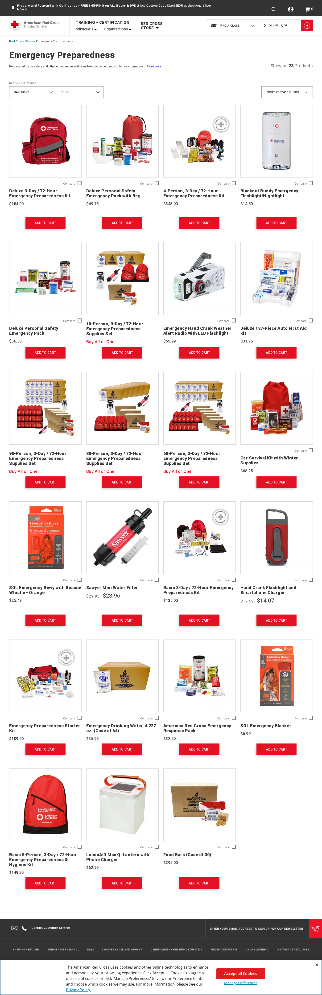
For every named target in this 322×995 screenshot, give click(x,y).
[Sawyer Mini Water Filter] (122, 538)
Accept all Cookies (240, 973)
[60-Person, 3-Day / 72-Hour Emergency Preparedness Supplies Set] (199, 408)
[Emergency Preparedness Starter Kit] (45, 676)
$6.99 (245, 733)
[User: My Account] (290, 9)
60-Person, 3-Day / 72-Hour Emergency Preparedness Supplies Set (192, 458)
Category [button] (21, 92)
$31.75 (246, 341)
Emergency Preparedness (55, 41)
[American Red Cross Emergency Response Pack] (199, 676)
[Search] (274, 9)
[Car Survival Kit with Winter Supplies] (277, 408)
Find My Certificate (224, 949)
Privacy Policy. (78, 989)
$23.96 (111, 595)
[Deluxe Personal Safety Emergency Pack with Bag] (122, 141)
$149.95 (16, 872)
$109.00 (16, 738)
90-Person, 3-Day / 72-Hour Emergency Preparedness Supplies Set (37, 458)
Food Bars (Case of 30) (187, 854)
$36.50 (15, 341)
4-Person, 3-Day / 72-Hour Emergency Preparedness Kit (194, 193)
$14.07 (265, 600)
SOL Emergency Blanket (265, 725)
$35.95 (92, 738)
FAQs (90, 949)
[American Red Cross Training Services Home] (34, 25)
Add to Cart (45, 223)
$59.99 (169, 341)
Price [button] (65, 92)
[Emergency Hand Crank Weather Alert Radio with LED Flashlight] (199, 278)
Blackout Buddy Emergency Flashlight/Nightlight (269, 193)
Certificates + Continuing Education (177, 949)
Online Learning (257, 949)
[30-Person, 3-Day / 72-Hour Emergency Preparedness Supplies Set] (122, 408)
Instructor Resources (293, 949)
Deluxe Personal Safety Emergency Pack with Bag (113, 193)
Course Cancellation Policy (122, 949)
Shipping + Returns (26, 949)
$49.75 (92, 204)
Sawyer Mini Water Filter (112, 587)
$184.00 (16, 204)
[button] (13, 7)
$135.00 (170, 600)
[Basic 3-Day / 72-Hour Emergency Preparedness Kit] (199, 538)
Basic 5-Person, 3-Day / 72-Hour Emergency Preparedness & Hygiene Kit (43, 859)
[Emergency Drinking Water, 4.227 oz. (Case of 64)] (122, 676)
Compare (69, 184)
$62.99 (92, 867)
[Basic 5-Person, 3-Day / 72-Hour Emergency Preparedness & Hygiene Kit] (45, 805)
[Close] (317, 965)
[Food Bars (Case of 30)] (199, 805)
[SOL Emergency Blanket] (277, 676)
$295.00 (170, 862)
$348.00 (170, 204)
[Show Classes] (307, 25)
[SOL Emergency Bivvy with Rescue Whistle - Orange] (45, 538)
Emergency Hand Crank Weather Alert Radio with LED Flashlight (197, 331)
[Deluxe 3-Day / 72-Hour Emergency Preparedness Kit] (45, 141)
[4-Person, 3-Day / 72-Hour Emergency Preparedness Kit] (199, 141)
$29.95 (93, 596)
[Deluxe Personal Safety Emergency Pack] (45, 278)
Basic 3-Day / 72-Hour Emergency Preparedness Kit (198, 590)
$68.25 (246, 471)
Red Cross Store (21, 41)
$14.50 (246, 204)
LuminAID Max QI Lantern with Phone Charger (117, 857)
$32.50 (169, 738)
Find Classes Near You (63, 949)
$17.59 (247, 601)
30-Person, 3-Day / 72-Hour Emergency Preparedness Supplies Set (115, 458)
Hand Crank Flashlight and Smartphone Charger (268, 590)
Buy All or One (100, 341)
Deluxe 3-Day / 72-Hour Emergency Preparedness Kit (39, 193)
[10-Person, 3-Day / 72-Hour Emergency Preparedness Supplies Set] (122, 278)
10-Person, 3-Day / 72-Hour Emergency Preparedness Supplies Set (115, 328)
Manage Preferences (240, 982)
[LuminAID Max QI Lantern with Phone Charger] (122, 805)
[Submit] (315, 928)
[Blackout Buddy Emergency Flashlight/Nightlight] (277, 141)
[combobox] (232, 25)
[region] (161, 977)
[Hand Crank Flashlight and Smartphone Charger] (277, 538)
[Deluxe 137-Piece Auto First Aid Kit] (277, 278)
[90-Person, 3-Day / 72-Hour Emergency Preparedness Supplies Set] (45, 408)
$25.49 (15, 600)
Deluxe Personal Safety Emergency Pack (33, 331)
